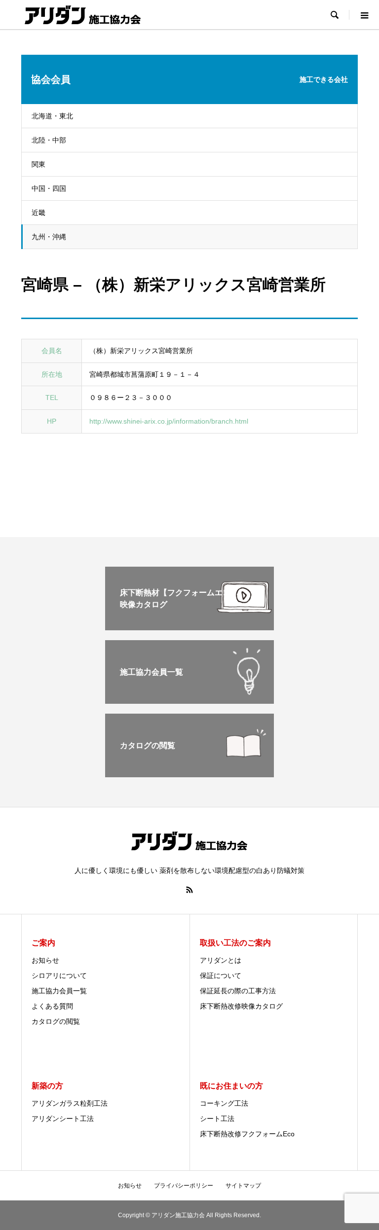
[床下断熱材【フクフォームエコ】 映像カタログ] (189, 626)
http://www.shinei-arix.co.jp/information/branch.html (168, 421)
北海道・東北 (52, 116)
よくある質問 (52, 1006)
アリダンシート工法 (63, 1118)
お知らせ (45, 960)
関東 (38, 164)
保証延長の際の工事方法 (238, 991)
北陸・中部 (49, 140)
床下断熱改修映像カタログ (241, 1006)
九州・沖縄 (49, 237)
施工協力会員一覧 (59, 991)
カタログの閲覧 (56, 1021)
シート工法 (217, 1118)
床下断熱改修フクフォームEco (247, 1134)
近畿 (38, 213)
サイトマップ (243, 1185)
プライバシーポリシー (183, 1185)
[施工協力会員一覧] (189, 699)
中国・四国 (49, 188)
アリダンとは (220, 960)
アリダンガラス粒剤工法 (70, 1103)
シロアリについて (59, 975)
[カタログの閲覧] (189, 773)
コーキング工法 (224, 1103)
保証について (220, 975)
